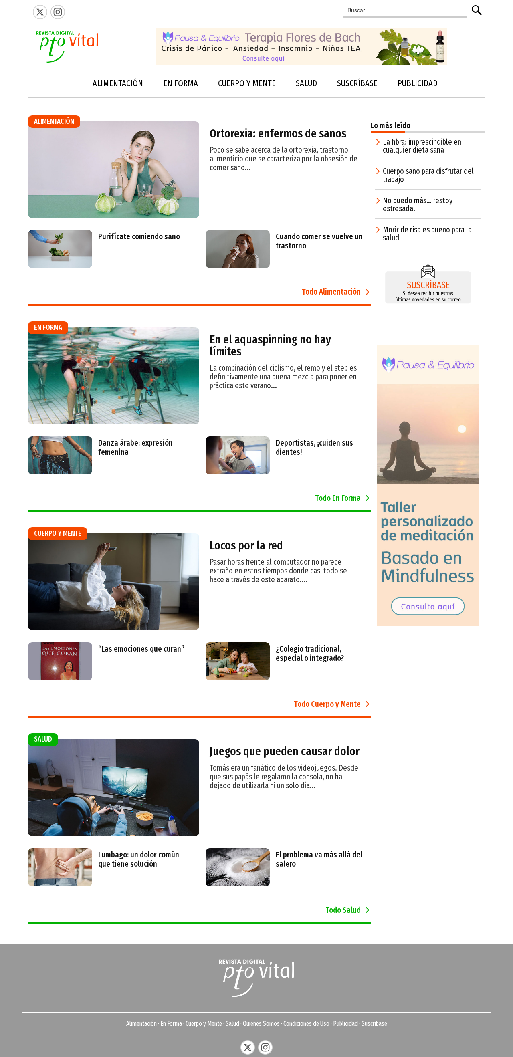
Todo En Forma (338, 498)
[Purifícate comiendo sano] (107, 264)
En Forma (171, 1023)
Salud (232, 1023)
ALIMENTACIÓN (118, 83)
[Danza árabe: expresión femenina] (111, 470)
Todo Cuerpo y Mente (327, 704)
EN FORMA (180, 83)
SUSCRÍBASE (357, 83)
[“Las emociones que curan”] (109, 676)
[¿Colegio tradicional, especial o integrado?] (288, 676)
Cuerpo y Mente (204, 1023)
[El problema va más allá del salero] (288, 882)
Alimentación (141, 1023)
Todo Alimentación (331, 292)
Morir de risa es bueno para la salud (427, 233)
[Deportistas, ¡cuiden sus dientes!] (288, 470)
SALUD (306, 83)
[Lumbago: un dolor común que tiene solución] (111, 882)
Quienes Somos (261, 1023)
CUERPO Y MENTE (247, 83)
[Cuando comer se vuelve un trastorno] (288, 264)
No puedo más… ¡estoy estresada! (417, 204)
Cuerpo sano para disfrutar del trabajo (428, 175)
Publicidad (345, 1023)
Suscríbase (374, 1023)
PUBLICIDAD (418, 83)
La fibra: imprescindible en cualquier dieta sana (422, 146)
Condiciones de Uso (306, 1023)
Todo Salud (343, 910)
